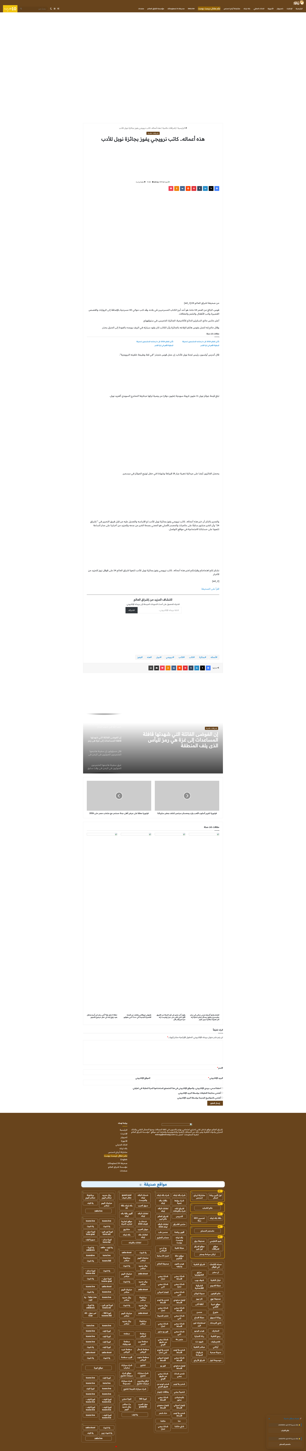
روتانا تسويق (215, 1317)
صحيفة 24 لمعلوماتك (176, 8)
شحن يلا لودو (179, 1384)
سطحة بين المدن (143, 1342)
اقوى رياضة (179, 1232)
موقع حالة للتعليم (179, 1257)
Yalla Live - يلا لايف (90, 1298)
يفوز (139, 657)
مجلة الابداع (199, 1317)
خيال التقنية (215, 1280)
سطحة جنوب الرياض (143, 1358)
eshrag (156, 182)
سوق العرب (143, 1205)
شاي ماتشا (179, 1426)
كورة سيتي (126, 1399)
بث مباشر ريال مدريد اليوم (126, 1406)
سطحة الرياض (143, 1334)
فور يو (163, 1365)
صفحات (141, 8)
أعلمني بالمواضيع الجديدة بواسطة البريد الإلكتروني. (199, 1098)
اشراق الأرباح (199, 1360)
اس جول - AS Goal (90, 1314)
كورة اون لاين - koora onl (107, 1306)
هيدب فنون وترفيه (179, 1265)
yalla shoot (126, 1252)
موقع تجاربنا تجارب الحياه (126, 1222)
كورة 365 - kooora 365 (107, 1314)
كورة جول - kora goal (90, 1232)
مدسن (199, 1312)
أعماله (213, 657)
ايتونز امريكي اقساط (163, 1359)
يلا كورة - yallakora (90, 1248)
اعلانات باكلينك (135, 1242)
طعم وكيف (215, 1341)
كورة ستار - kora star (107, 1240)
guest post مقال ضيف (126, 1196)
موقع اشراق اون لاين (199, 1247)
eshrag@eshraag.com (165, 1134)
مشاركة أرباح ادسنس (232, 8)
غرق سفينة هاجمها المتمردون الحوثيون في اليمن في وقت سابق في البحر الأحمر (179, 740)
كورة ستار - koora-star (90, 1271)
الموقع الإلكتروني (142, 1078)
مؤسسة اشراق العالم (155, 8)
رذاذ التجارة (199, 1336)
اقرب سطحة (126, 1357)
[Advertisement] (153, 32)
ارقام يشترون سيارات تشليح (143, 1382)
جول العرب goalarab (143, 1405)
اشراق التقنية (199, 1264)
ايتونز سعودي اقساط (179, 1301)
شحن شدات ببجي (179, 1374)
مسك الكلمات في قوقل (216, 1265)
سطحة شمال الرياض (143, 1350)
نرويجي (169, 657)
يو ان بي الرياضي (163, 1249)
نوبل (158, 657)
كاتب (191, 657)
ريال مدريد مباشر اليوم (107, 1196)
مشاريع (126, 1229)
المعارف (215, 1331)
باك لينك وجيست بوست (179, 1240)
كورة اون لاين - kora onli (107, 1232)
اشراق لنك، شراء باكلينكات (179, 1209)
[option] (153, 743)
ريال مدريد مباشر (143, 1267)
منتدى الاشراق (179, 1224)
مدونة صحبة (215, 1352)
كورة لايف (107, 1331)
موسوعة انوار (215, 1360)
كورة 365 (143, 1399)
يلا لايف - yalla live (107, 1248)
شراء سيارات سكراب (126, 1366)
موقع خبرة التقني (215, 1305)
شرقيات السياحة (199, 1353)
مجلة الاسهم (215, 1285)
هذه (148, 657)
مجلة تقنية (179, 1248)
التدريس (179, 1216)
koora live (106, 1221)
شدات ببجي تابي (163, 1285)
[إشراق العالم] (298, 2)
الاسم (220, 1068)
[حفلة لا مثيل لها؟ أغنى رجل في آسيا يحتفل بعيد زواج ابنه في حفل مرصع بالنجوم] (102, 923)
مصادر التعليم (163, 1237)
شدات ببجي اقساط (179, 1277)
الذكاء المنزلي (259, 8)
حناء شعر (163, 1413)
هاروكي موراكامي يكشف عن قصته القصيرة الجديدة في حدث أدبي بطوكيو (137, 1016)
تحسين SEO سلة (199, 1219)
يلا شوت (143, 1252)
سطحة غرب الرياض (126, 1350)
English (191, 8)
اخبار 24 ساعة (163, 1256)
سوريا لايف (90, 1239)
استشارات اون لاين (199, 1324)
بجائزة (202, 657)
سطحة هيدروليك (127, 1342)
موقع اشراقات (215, 1247)
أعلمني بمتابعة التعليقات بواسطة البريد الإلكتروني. (199, 1093)
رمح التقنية (215, 1336)
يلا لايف (135, 1414)
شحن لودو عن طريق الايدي (163, 1385)
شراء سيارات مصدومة (126, 1382)
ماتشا (163, 1421)
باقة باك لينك (215, 1218)
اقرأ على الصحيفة (210, 588)
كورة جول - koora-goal (107, 1279)
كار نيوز (199, 1299)
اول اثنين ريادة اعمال (215, 1196)
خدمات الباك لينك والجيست (143, 1197)
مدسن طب (163, 1232)
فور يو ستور (163, 1331)
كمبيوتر (280, 8)
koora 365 (106, 1261)
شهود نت (199, 1341)
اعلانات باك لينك (143, 1235)
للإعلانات (112, 1447)
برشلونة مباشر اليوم (90, 1196)
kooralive (90, 1255)
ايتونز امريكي (163, 1292)
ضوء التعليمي (215, 1241)
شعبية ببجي (179, 1392)
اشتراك (131, 610)
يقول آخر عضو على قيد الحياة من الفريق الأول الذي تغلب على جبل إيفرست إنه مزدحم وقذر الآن (171, 1017)
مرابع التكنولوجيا (199, 1273)
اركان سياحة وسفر (207, 1254)
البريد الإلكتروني (215, 1078)
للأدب (181, 657)
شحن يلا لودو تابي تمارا (163, 1351)
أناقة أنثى (199, 1304)
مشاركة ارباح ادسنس (199, 1196)
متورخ (215, 1312)
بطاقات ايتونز (163, 1392)
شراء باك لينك (179, 1195)
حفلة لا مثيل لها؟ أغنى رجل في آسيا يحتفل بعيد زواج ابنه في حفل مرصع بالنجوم (102, 1016)
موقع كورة (98, 1368)
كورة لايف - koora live (107, 1400)
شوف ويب (199, 1280)
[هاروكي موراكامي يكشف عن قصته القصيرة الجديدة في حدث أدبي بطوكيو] (136, 923)
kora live (107, 1255)
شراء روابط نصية (179, 1201)
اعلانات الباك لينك (163, 1209)
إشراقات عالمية (169, 128)
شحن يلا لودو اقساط (163, 1301)
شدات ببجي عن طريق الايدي (163, 1342)
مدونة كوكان (199, 1293)
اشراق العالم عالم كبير (163, 1217)
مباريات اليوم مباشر (143, 1259)
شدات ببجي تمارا (163, 1277)
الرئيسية (299, 8)
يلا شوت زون (106, 1433)
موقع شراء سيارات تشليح (127, 1374)
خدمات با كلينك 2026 (143, 1222)
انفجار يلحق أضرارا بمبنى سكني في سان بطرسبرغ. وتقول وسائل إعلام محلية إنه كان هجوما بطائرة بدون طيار (204, 1017)
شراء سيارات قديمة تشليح (134, 1389)
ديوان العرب (143, 1229)
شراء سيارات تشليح (142, 1374)
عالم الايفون (216, 1293)
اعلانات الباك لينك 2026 (163, 1225)
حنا (179, 1421)
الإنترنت (289, 8)
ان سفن (215, 1272)
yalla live (98, 1211)
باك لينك (246, 8)
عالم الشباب (207, 1208)
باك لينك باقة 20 (126, 1206)
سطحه (127, 1333)
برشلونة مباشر (126, 1259)
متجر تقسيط (163, 1315)
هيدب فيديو (199, 1331)
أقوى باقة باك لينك (127, 1214)
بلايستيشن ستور (179, 1398)
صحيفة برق (199, 1241)
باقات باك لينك (163, 1201)
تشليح (143, 1365)
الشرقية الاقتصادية (199, 1286)
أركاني (215, 1347)
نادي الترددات (215, 1323)
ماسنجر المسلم (207, 1231)
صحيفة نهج (215, 1299)
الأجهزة (270, 8)
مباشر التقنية (199, 1347)
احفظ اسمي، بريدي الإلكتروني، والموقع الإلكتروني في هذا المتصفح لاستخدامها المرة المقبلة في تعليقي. (177, 1088)
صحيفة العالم (163, 1264)
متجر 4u (179, 1339)
